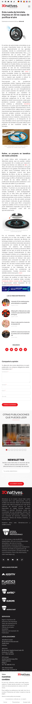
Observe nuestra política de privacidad (11, 696)
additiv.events (6, 524)
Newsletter (5, 629)
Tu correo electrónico (10, 471)
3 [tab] (12, 450)
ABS (26, 165)
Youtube (16, 281)
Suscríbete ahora (16, 483)
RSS (21, 281)
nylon (26, 71)
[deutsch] (18, 1)
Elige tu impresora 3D (8, 620)
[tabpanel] (16, 435)
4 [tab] (14, 450)
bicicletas (27, 104)
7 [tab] (22, 450)
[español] (24, 1)
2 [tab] (9, 450)
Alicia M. (21, 21)
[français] (26, 1)
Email (3, 390)
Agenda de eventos (8, 625)
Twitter (11, 281)
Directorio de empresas (9, 621)
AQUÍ (20, 273)
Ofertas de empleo (8, 627)
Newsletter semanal (13, 285)
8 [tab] (25, 450)
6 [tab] (20, 450)
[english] (21, 1)
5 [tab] (17, 450)
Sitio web (4, 396)
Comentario (5, 371)
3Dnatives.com (23, 523)
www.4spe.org (10, 554)
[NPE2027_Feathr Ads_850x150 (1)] (16, 288)
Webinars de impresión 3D (10, 631)
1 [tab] (6, 450)
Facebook (5, 281)
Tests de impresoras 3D (9, 623)
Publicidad (5, 633)
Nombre (4, 384)
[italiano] (29, 1)
